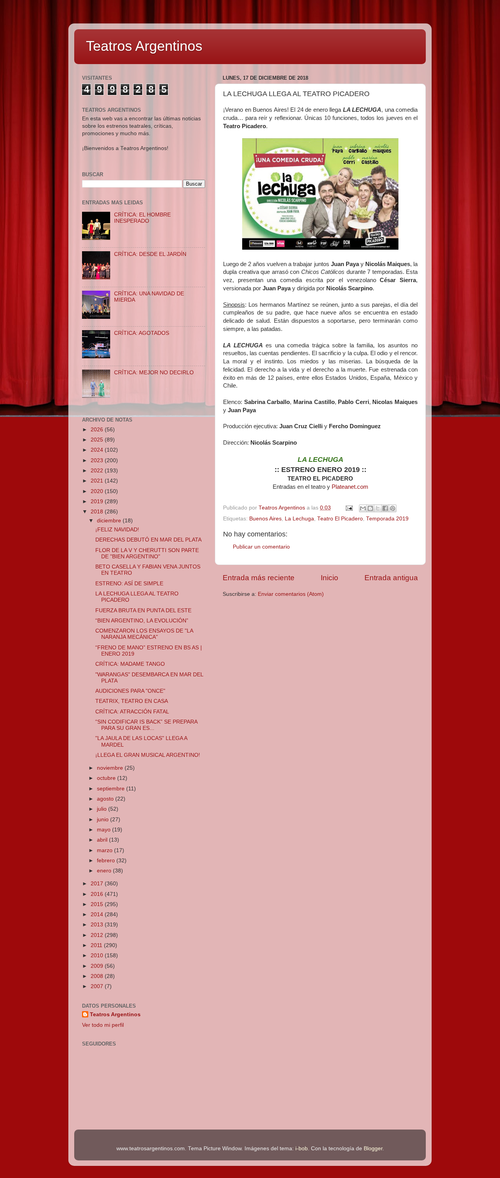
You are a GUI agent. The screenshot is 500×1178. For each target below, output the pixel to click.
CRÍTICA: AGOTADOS (141, 333)
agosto (106, 799)
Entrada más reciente (259, 578)
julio (102, 809)
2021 (98, 481)
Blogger (373, 1148)
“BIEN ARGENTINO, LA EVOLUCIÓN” (141, 621)
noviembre (111, 768)
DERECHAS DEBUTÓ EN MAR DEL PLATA (148, 540)
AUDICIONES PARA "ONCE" (130, 691)
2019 (98, 501)
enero (105, 871)
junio (103, 819)
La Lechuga (299, 519)
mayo (104, 830)
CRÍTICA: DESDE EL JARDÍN (150, 254)
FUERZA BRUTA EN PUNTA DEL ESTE (143, 610)
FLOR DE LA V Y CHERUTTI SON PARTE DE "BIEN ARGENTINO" (147, 553)
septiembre (111, 789)
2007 (98, 986)
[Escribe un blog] (370, 508)
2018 (98, 512)
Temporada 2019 (387, 519)
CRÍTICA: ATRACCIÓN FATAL (132, 712)
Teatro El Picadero (340, 519)
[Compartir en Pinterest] (392, 508)
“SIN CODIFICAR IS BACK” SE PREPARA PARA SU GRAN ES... (146, 725)
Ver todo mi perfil (103, 1025)
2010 (98, 955)
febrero (106, 860)
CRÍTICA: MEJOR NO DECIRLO (154, 372)
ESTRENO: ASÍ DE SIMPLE (129, 583)
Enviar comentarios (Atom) (291, 594)
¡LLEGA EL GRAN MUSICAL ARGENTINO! (147, 755)
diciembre (110, 521)
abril (103, 840)
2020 (98, 491)
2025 (98, 440)
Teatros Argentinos (144, 46)
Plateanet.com (350, 487)
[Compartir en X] (378, 508)
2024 (98, 450)
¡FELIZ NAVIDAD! (117, 530)
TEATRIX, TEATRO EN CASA (131, 701)
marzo (105, 850)
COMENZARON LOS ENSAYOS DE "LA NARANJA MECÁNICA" (144, 634)
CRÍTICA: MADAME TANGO (130, 664)
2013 (98, 925)
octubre (107, 778)
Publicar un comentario (261, 547)
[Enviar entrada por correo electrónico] (348, 508)
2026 (98, 430)
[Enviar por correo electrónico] (363, 508)
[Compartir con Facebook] (385, 508)
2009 (98, 966)
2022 (98, 471)
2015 (98, 904)
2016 (98, 894)
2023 (98, 460)
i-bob (301, 1148)
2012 (98, 935)
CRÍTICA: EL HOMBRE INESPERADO (142, 218)
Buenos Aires (265, 519)
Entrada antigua (391, 578)
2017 (98, 884)
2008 (98, 976)
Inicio (329, 578)
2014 (98, 914)
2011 (97, 945)
